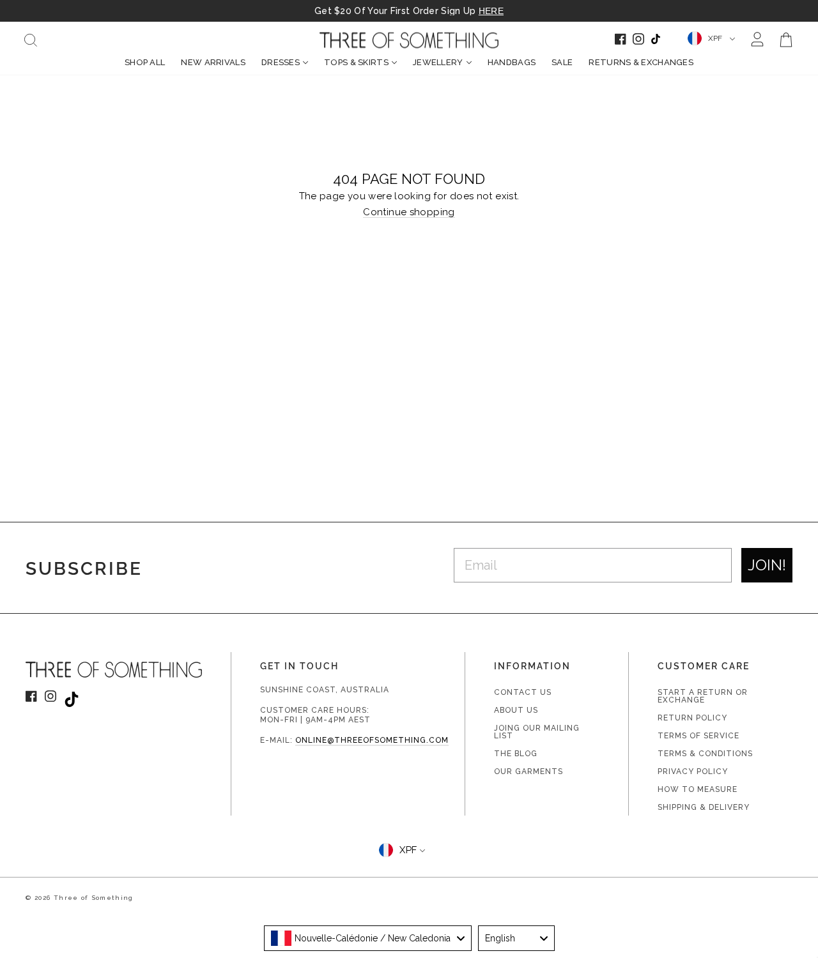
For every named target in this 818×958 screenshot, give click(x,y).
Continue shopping (408, 213)
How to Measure (697, 789)
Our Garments (528, 771)
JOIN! (767, 565)
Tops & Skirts (356, 62)
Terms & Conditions (705, 753)
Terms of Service (698, 735)
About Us (516, 710)
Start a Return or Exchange (703, 696)
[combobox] (368, 938)
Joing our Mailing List (537, 732)
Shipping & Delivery (704, 807)
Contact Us (523, 692)
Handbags (512, 62)
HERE (491, 11)
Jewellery (438, 62)
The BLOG (515, 753)
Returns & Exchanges (641, 62)
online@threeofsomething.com (372, 740)
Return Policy (692, 717)
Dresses (280, 62)
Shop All (145, 62)
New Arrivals (213, 62)
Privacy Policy (693, 771)
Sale (562, 62)
